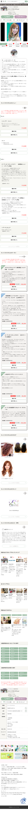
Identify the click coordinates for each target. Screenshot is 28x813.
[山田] (10, 572)
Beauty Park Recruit (18, 794)
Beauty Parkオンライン (14, 788)
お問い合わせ (13, 781)
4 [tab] (16, 42)
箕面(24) (3, 656)
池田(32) (3, 653)
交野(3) (3, 661)
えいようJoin (4, 795)
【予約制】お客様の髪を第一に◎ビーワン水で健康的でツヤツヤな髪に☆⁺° (4, 570)
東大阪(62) (22, 648)
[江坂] (2, 631)
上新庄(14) (22, 672)
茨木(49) (12, 651)
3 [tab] (14, 42)
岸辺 (6, 774)
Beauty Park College (21, 792)
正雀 (11, 774)
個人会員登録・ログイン (6, 783)
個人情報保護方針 (9, 778)
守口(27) (21, 653)
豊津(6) (3, 675)
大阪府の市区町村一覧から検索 (20, 768)
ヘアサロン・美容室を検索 (6, 766)
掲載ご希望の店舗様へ (5, 780)
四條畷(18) (22, 656)
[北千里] (17, 575)
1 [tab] (11, 42)
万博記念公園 (15, 774)
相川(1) (21, 675)
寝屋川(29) (13, 653)
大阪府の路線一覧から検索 (6, 769)
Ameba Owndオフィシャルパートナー (17, 787)
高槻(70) (3, 648)
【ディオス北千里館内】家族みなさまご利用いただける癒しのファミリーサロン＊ (19, 572)
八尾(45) (21, 651)
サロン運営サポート (5, 788)
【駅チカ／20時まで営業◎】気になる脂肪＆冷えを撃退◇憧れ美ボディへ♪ (6, 629)
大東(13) (3, 658)
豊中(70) (12, 648)
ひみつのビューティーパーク (7, 794)
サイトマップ (14, 783)
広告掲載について (14, 780)
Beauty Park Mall (12, 792)
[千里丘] (2, 574)
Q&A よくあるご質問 (5, 781)
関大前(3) (12, 675)
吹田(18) (3, 672)
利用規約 (15, 778)
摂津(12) (12, 658)
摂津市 (8, 774)
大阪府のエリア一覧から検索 (7, 768)
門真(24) (12, 656)
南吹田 (3, 678)
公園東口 (21, 774)
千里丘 (2, 774)
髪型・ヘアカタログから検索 (18, 766)
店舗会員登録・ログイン (21, 781)
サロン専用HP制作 (5, 787)
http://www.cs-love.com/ (12, 731)
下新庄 (12, 678)
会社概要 (3, 778)
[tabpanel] (14, 32)
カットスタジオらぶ (11, 705)
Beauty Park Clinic (5, 792)
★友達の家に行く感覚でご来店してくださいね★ (19, 599)
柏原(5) (21, 658)
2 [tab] (13, 42)
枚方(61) (3, 651)
